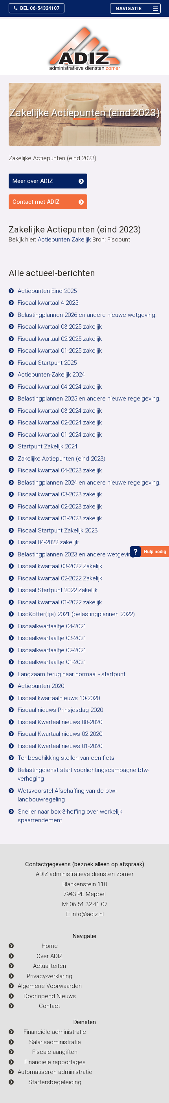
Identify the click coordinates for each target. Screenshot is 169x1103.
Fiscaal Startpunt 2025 (47, 362)
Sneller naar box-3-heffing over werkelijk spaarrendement (70, 816)
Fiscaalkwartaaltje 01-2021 (52, 662)
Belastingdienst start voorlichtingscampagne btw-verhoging (83, 774)
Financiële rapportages (55, 1062)
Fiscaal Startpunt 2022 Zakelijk (57, 590)
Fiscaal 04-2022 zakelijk (48, 542)
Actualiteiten (49, 965)
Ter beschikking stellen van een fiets (66, 757)
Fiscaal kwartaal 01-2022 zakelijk (60, 602)
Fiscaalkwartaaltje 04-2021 (52, 626)
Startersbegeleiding (54, 1082)
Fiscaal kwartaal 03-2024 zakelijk (60, 410)
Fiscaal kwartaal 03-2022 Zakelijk (60, 566)
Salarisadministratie (55, 1042)
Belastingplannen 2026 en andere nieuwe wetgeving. (87, 314)
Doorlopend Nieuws (50, 996)
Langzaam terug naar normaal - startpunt (71, 674)
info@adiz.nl (88, 914)
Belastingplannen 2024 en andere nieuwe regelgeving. (89, 482)
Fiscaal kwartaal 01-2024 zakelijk (60, 434)
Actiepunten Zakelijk (64, 239)
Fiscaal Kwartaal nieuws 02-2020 (60, 733)
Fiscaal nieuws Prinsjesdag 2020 (60, 709)
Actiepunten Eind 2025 (47, 290)
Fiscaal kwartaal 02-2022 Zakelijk (60, 578)
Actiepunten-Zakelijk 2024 (51, 374)
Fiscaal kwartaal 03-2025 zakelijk (60, 326)
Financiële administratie (55, 1031)
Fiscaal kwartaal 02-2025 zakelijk (60, 338)
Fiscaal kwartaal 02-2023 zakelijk (60, 506)
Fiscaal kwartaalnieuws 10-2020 (59, 698)
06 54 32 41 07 (88, 904)
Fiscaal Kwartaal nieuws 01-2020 (60, 746)
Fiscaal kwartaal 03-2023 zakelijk (60, 494)
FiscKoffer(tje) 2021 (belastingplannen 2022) (76, 614)
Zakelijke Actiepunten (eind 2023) (61, 458)
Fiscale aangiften (54, 1051)
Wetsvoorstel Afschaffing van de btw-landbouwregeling (67, 795)
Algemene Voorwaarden (50, 986)
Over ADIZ (49, 956)
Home (50, 945)
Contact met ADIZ (36, 201)
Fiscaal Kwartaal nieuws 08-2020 (60, 722)
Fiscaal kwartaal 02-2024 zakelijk (60, 422)
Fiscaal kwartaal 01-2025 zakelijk (60, 350)
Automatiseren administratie (55, 1072)
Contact (49, 1006)
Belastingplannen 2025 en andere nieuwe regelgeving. (89, 398)
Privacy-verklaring (49, 976)
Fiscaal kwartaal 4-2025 (48, 302)
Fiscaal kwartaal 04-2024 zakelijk (60, 386)
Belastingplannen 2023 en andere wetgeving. (77, 554)
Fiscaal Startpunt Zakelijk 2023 (57, 530)
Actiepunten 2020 (41, 686)
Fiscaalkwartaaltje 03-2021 (52, 638)
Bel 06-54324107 (39, 8)
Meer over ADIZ (33, 181)
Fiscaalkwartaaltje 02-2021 (52, 650)
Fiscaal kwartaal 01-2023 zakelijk (60, 518)
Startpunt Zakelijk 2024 (47, 446)
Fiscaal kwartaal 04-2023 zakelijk (60, 470)
